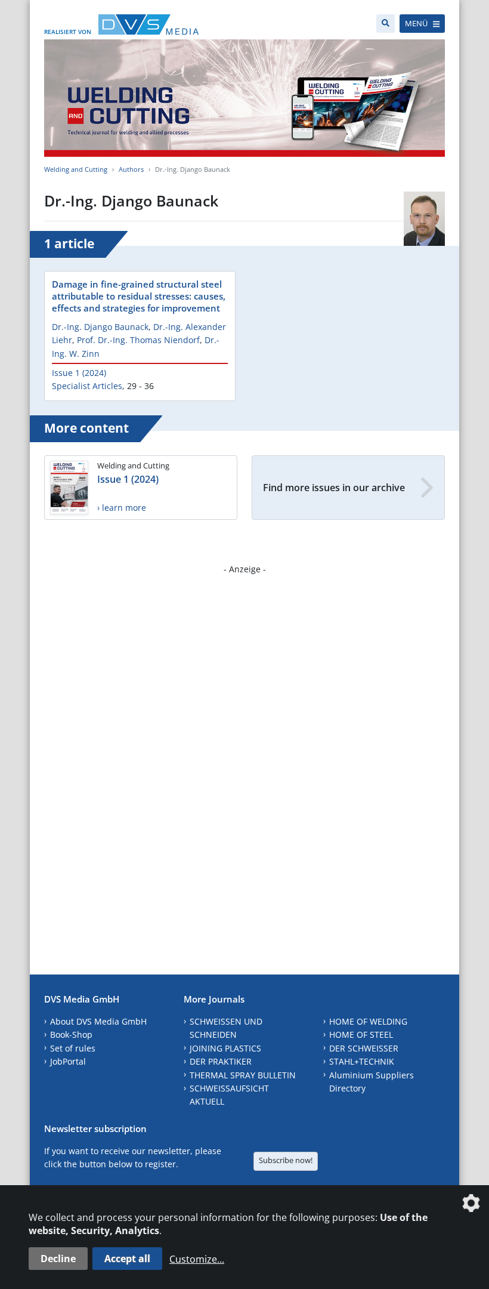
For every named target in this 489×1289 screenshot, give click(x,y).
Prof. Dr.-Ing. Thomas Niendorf (138, 340)
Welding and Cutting (75, 169)
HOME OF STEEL (361, 1034)
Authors (131, 169)
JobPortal (68, 1061)
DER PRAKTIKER (221, 1061)
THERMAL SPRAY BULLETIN (243, 1075)
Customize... (196, 1259)
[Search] (385, 23)
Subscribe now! (285, 1160)
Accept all (127, 1258)
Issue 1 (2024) (79, 372)
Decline (58, 1258)
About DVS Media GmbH (98, 1021)
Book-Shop (71, 1034)
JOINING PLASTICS (225, 1048)
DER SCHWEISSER (363, 1048)
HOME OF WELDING (368, 1021)
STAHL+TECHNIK (361, 1061)
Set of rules (72, 1048)
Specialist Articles (87, 385)
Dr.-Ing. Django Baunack (100, 326)
